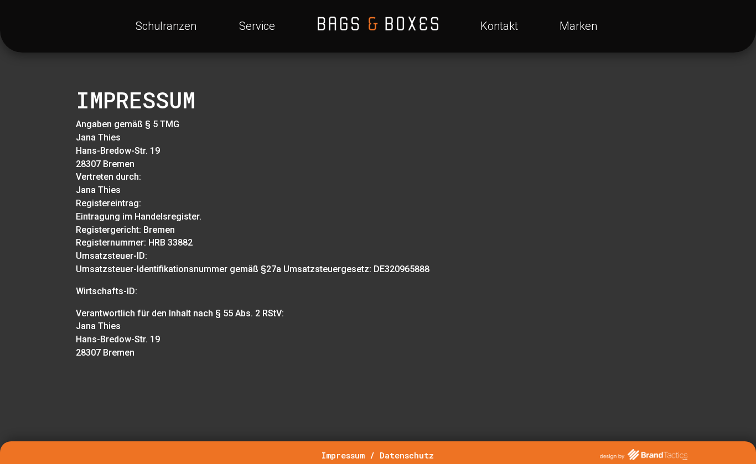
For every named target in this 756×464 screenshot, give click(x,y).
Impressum (343, 455)
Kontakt (499, 26)
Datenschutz (407, 455)
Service (257, 26)
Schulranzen (166, 26)
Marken (578, 26)
